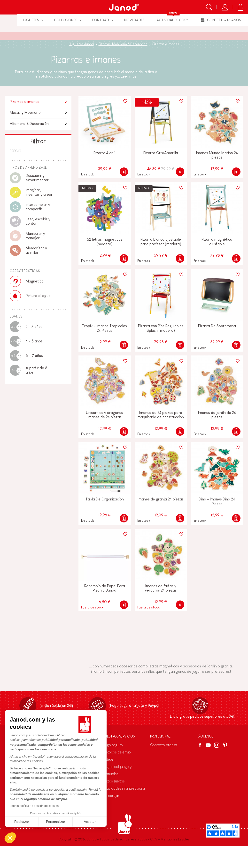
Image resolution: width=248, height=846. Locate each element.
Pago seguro (113, 745)
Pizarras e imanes (24, 102)
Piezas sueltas (113, 781)
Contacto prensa (163, 745)
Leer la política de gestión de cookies (34, 806)
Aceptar (90, 822)
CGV (153, 839)
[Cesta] (240, 7)
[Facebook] (201, 745)
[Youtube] (208, 745)
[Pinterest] (225, 745)
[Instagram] (216, 745)
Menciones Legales (175, 839)
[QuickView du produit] (124, 171)
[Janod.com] (124, 7)
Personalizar (55, 822)
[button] (10, 838)
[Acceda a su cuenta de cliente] (225, 7)
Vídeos (108, 759)
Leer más (128, 76)
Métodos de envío (117, 752)
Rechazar (21, 822)
